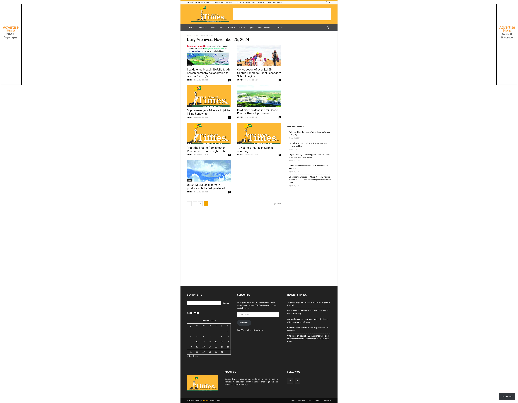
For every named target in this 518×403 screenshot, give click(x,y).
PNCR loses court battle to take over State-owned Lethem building (309, 144)
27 (203, 352)
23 (222, 346)
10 (228, 336)
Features (242, 27)
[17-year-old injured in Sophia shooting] (259, 133)
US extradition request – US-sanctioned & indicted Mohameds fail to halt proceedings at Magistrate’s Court (310, 180)
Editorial (231, 27)
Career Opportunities (274, 2)
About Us (261, 2)
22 (216, 346)
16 (222, 341)
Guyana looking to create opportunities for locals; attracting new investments (309, 155)
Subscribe (244, 323)
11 (191, 341)
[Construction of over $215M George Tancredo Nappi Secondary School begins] (259, 55)
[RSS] (329, 2)
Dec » (195, 356)
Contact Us (278, 27)
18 (191, 346)
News (212, 27)
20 (203, 346)
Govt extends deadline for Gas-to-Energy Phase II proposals (258, 111)
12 (197, 341)
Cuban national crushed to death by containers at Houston (309, 167)
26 (197, 352)
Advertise (246, 2)
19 (197, 346)
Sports (252, 27)
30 (222, 352)
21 (210, 346)
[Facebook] (326, 2)
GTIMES (189, 80)
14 (210, 341)
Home (238, 2)
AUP (253, 2)
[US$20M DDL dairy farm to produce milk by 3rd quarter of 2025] (209, 171)
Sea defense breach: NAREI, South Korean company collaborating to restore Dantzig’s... (208, 73)
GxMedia (206, 400)
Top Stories (202, 27)
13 (203, 341)
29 (216, 352)
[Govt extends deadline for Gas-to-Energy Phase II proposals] (259, 96)
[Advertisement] (282, 14)
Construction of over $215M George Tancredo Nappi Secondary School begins (259, 73)
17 (228, 341)
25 (191, 352)
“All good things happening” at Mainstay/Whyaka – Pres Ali (309, 133)
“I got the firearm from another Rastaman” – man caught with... (207, 149)
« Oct (189, 356)
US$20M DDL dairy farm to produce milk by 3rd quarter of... (207, 186)
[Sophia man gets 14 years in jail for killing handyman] (209, 96)
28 (210, 352)
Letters (221, 27)
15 (216, 341)
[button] (328, 28)
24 (228, 346)
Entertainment (264, 27)
